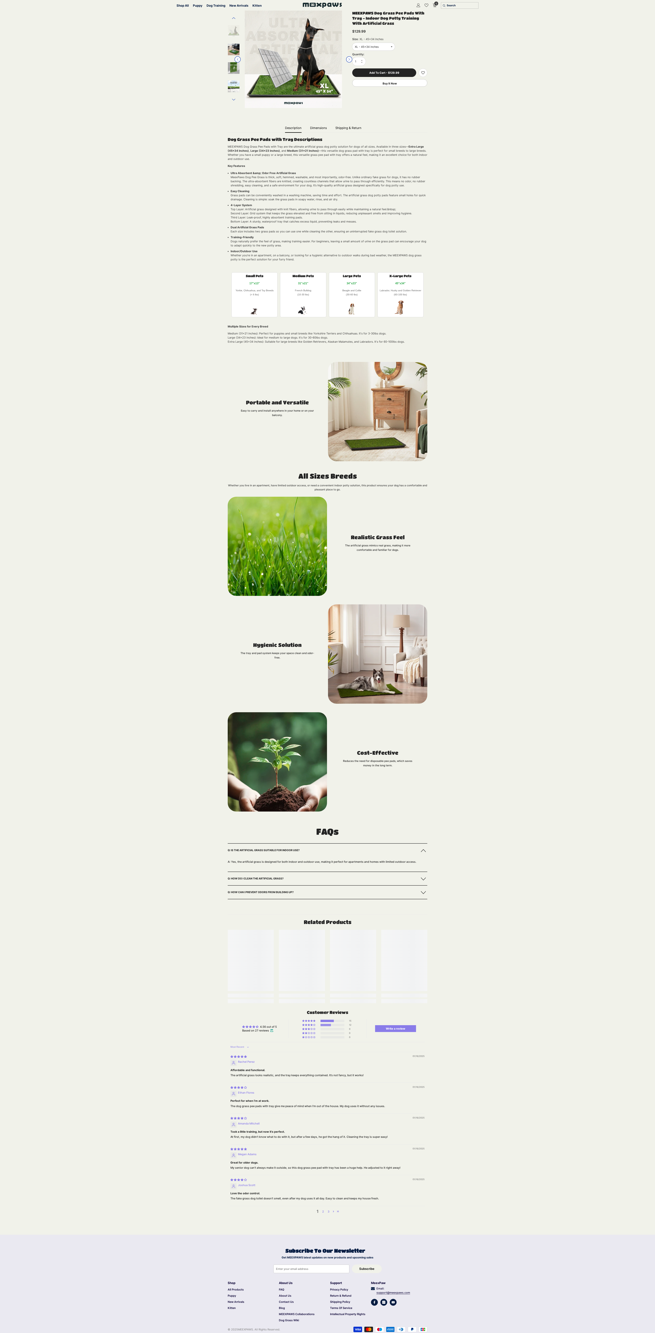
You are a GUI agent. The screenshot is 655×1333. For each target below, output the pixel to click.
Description (293, 128)
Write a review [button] (395, 1028)
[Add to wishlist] (423, 72)
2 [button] (323, 1211)
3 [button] (328, 1211)
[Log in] (418, 5)
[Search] (444, 5)
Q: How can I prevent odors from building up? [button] (261, 892)
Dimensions (318, 128)
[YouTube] (393, 1302)
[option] (293, 59)
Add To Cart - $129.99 (384, 72)
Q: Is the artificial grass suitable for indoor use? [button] (264, 850)
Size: (367, 39)
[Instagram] (383, 1302)
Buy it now (390, 83)
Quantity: (358, 54)
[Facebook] (374, 1302)
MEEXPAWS (245, 1329)
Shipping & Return (348, 128)
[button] (238, 59)
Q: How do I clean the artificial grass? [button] (255, 878)
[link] (377, 411)
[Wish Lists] (426, 5)
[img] (238, 1056)
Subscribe (366, 1269)
